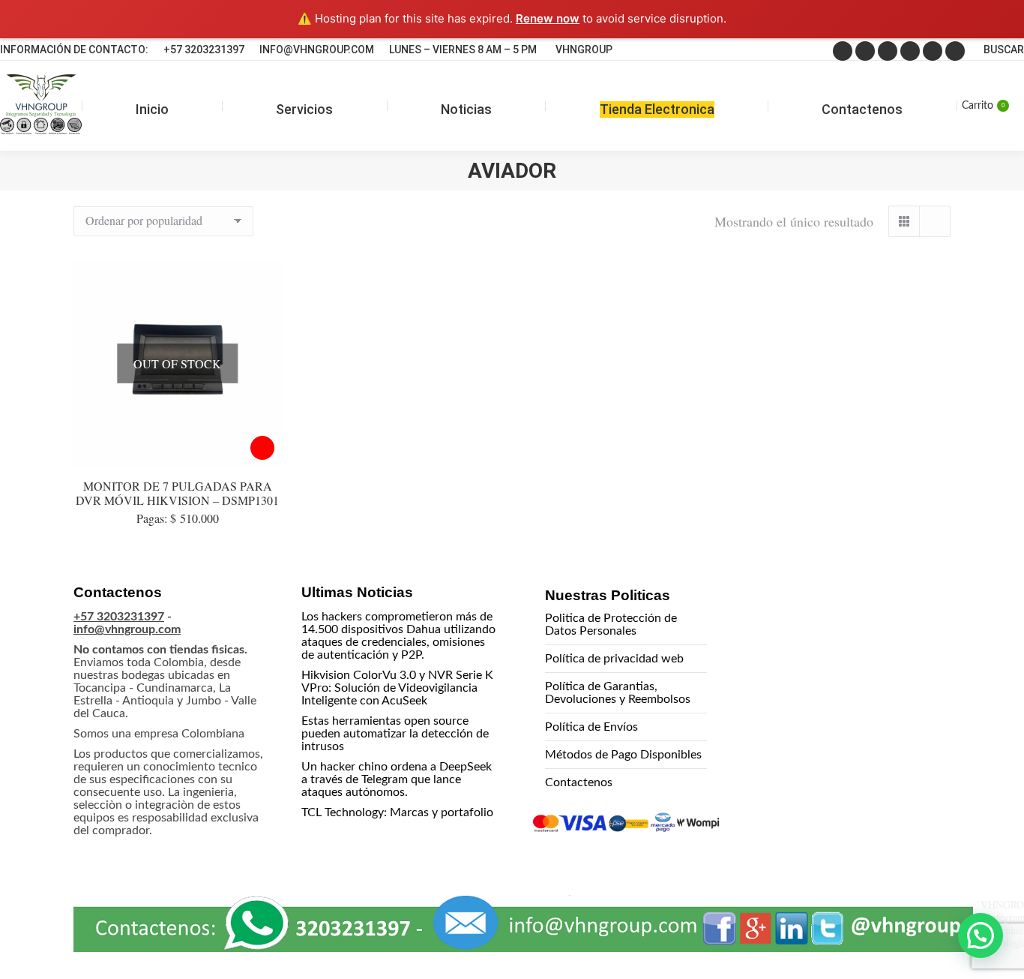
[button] (980, 935)
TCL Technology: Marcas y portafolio (397, 812)
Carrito (983, 106)
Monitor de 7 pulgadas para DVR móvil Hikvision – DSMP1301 (177, 493)
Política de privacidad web (614, 659)
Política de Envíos (591, 727)
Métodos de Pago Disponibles (623, 755)
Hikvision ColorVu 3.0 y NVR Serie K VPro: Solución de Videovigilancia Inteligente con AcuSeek (397, 688)
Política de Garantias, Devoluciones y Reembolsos (617, 692)
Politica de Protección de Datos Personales (611, 624)
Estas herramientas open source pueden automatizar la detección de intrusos (395, 733)
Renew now (547, 18)
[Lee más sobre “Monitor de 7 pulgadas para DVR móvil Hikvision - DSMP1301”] (262, 448)
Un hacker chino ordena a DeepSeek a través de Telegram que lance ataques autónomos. (396, 779)
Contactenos (578, 782)
